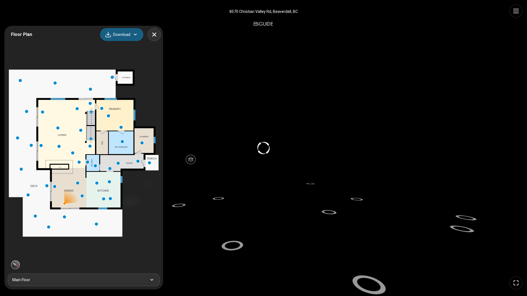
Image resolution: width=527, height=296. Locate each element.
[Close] (154, 34)
